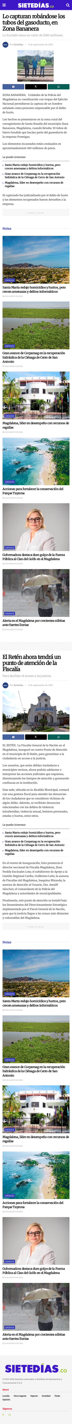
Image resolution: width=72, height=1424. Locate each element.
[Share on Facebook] (13, 86)
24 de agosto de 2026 (13, 498)
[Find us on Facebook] (3, 1415)
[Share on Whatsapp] (58, 86)
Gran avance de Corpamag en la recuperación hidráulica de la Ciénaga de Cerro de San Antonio (34, 357)
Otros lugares (20, 1395)
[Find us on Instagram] (10, 1415)
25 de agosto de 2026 (13, 296)
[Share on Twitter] (36, 86)
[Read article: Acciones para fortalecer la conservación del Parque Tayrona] (36, 461)
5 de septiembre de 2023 (40, 44)
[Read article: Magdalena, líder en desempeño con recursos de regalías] (36, 395)
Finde (57, 1395)
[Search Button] (67, 5)
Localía (9, 280)
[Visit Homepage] (36, 5)
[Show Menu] (4, 5)
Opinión (6, 1399)
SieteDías (18, 44)
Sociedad (46, 1395)
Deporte (34, 1395)
